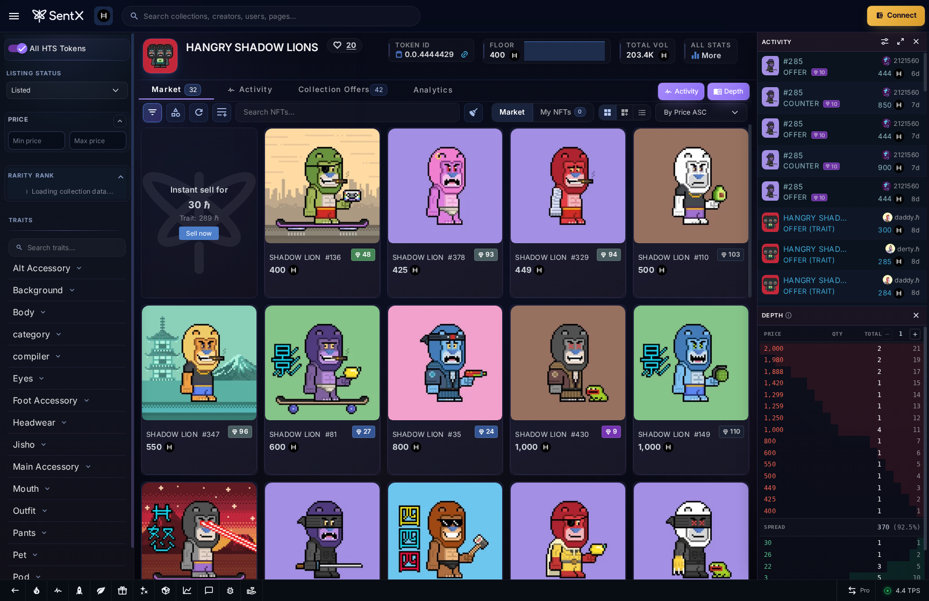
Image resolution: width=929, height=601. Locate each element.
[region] (67, 305)
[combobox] (278, 16)
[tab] (176, 90)
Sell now (199, 233)
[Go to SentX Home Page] (57, 16)
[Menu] (14, 16)
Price (18, 119)
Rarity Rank (31, 175)
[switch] (17, 48)
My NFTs (561, 112)
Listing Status (33, 73)
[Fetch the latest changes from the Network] (198, 112)
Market (512, 112)
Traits (21, 220)
